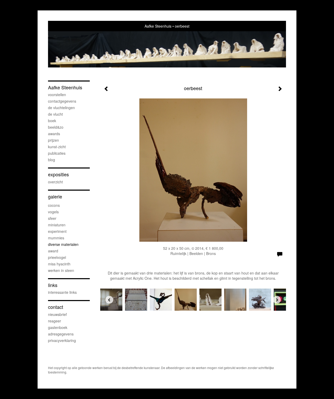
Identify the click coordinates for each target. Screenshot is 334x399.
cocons (54, 205)
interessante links (62, 292)
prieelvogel (57, 257)
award (53, 250)
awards (54, 133)
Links (52, 285)
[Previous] (109, 300)
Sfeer (52, 218)
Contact (55, 307)
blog (51, 159)
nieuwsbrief (57, 314)
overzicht (55, 181)
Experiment (57, 231)
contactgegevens (62, 101)
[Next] (277, 300)
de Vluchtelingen (61, 107)
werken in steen (61, 270)
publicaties (56, 153)
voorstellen (57, 94)
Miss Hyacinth (59, 263)
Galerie (55, 196)
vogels (53, 211)
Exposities (58, 174)
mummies (56, 237)
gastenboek (57, 327)
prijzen (53, 140)
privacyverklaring (62, 340)
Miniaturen (56, 224)
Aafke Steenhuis (158, 26)
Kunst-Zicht (57, 146)
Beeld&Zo (55, 127)
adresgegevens (61, 333)
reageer (54, 320)
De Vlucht (55, 114)
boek (52, 120)
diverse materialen (63, 244)
